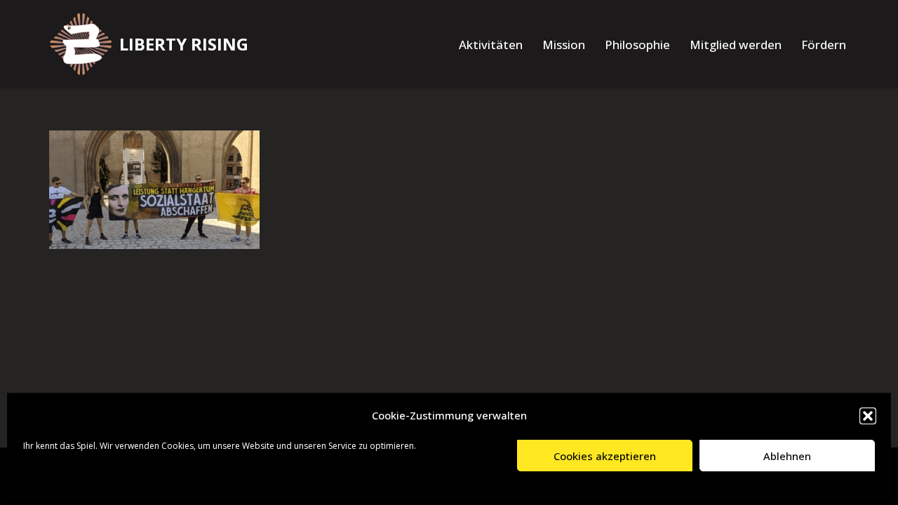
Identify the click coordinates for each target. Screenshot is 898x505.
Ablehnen (787, 456)
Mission (563, 44)
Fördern (823, 44)
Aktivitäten (491, 44)
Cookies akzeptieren (605, 456)
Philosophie (637, 44)
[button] (868, 416)
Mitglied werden (736, 44)
